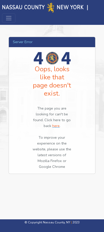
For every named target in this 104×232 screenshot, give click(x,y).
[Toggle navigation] (8, 18)
